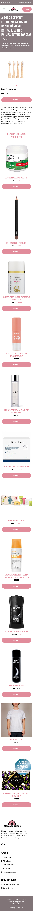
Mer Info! (16, 100)
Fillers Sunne (7, 861)
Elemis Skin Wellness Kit (16, 521)
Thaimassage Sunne (9, 872)
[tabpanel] (16, 68)
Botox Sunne (7, 857)
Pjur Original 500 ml (16, 685)
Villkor (24, 899)
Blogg (9, 899)
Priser (27, 9)
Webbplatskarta (16, 904)
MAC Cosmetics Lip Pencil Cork (16, 243)
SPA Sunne (6, 868)
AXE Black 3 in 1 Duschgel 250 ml (16, 631)
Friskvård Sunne (8, 865)
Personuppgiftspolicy (16, 902)
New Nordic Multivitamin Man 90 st (16, 466)
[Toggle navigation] (3, 9)
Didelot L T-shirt (16, 739)
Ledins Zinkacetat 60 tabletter (16, 178)
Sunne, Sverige (6, 2)
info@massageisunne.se (25, 2)
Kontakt (16, 899)
